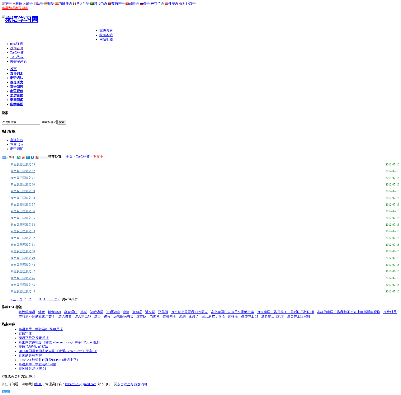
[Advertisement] (50, 35)
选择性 (233, 316)
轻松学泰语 (27, 312)
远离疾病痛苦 (123, 316)
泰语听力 (16, 82)
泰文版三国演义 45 (23, 284)
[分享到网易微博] (37, 157)
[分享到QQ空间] (18, 157)
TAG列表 (17, 57)
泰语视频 (16, 91)
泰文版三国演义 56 (23, 211)
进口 (97, 316)
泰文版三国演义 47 (23, 271)
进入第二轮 (83, 316)
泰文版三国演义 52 (23, 238)
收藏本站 (106, 35)
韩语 (29, 3)
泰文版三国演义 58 (23, 197)
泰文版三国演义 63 (23, 164)
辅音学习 (54, 312)
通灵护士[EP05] (272, 316)
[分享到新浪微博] (23, 157)
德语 (51, 3)
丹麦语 (173, 3)
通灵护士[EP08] (298, 316)
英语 (8, 3)
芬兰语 (159, 3)
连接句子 (169, 316)
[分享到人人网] (32, 157)
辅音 (41, 312)
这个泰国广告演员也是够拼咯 (232, 312)
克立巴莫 (16, 144)
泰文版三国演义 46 (23, 278)
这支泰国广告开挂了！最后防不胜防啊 (285, 312)
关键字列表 (18, 61)
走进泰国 (16, 95)
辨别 (83, 312)
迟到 (182, 316)
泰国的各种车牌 (30, 355)
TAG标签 (17, 52)
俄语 (146, 3)
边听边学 (96, 312)
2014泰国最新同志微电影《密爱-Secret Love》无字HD (58, 351)
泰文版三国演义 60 (23, 184)
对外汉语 (189, 3)
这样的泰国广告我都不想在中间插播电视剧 (348, 312)
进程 (107, 316)
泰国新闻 (16, 100)
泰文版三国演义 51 (23, 244)
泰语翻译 (8, 8)
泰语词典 (21, 8)
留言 (38, 384)
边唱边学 (113, 312)
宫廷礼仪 (16, 140)
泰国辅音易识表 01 (32, 368)
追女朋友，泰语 (213, 316)
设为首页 (16, 48)
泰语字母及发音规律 (34, 338)
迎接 (126, 312)
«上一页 (16, 299)
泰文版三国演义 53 (23, 231)
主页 (69, 156)
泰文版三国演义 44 (23, 291)
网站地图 (106, 39)
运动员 (137, 312)
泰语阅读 (16, 86)
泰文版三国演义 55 (23, 218)
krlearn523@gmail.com (80, 384)
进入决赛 (65, 316)
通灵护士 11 (249, 316)
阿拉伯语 (100, 3)
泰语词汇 (16, 73)
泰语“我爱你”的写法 (33, 346)
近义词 (150, 312)
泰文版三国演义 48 (23, 264)
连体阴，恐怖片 (148, 316)
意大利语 (83, 3)
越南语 (134, 3)
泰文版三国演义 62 (23, 171)
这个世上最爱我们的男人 (189, 312)
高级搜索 (106, 30)
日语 (19, 3)
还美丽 (163, 312)
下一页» (53, 299)
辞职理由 (70, 312)
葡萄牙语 (118, 3)
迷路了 (194, 316)
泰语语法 (16, 78)
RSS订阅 (16, 44)
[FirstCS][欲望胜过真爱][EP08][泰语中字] (48, 360)
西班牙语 (65, 3)
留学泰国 (16, 104)
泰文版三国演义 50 (23, 251)
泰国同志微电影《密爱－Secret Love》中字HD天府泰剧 (59, 342)
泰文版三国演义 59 (23, 191)
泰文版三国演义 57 (23, 204)
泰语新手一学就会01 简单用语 (41, 329)
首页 (13, 69)
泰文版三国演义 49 (23, 258)
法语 (40, 3)
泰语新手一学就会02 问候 (37, 364)
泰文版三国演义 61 (23, 177)
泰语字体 (25, 333)
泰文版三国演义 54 (23, 224)
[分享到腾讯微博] (27, 157)
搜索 (62, 122)
